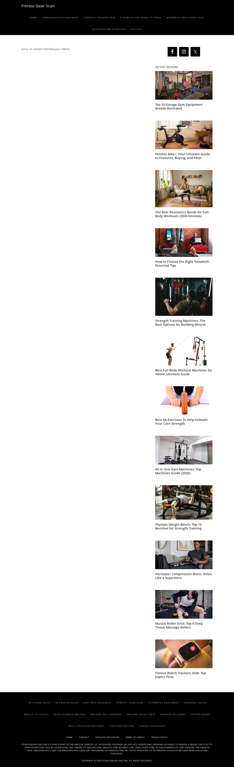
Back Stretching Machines (86, 725)
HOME (72, 737)
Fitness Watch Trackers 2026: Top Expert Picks (180, 675)
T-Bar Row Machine (121, 725)
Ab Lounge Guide (39, 702)
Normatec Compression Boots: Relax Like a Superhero (183, 576)
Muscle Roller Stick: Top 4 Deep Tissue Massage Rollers (179, 625)
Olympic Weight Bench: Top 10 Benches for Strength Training (178, 526)
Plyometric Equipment (163, 702)
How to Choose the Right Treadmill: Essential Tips (182, 263)
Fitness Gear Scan (38, 5)
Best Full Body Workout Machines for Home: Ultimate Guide (183, 372)
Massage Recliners (172, 714)
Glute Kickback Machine (69, 714)
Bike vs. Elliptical (36, 714)
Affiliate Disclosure (110, 737)
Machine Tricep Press (141, 714)
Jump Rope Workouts (97, 702)
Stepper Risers (200, 714)
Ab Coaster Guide (66, 702)
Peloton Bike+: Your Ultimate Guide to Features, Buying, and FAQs (182, 156)
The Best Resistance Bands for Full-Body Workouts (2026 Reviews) (182, 214)
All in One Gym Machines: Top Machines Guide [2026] (178, 471)
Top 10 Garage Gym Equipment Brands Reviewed (178, 106)
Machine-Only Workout (106, 714)
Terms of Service (138, 737)
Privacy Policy (159, 737)
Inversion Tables (194, 702)
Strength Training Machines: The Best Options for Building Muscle (180, 323)
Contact (87, 737)
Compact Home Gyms (129, 702)
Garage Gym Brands (152, 725)
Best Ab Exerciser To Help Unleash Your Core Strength (181, 422)
